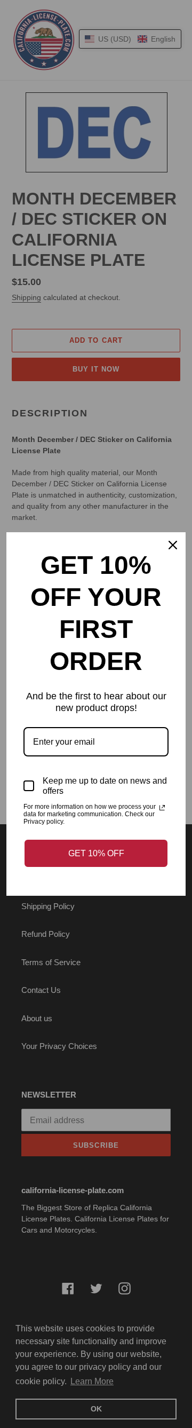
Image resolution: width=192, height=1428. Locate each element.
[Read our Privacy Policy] (162, 807)
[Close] (173, 545)
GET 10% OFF (96, 853)
